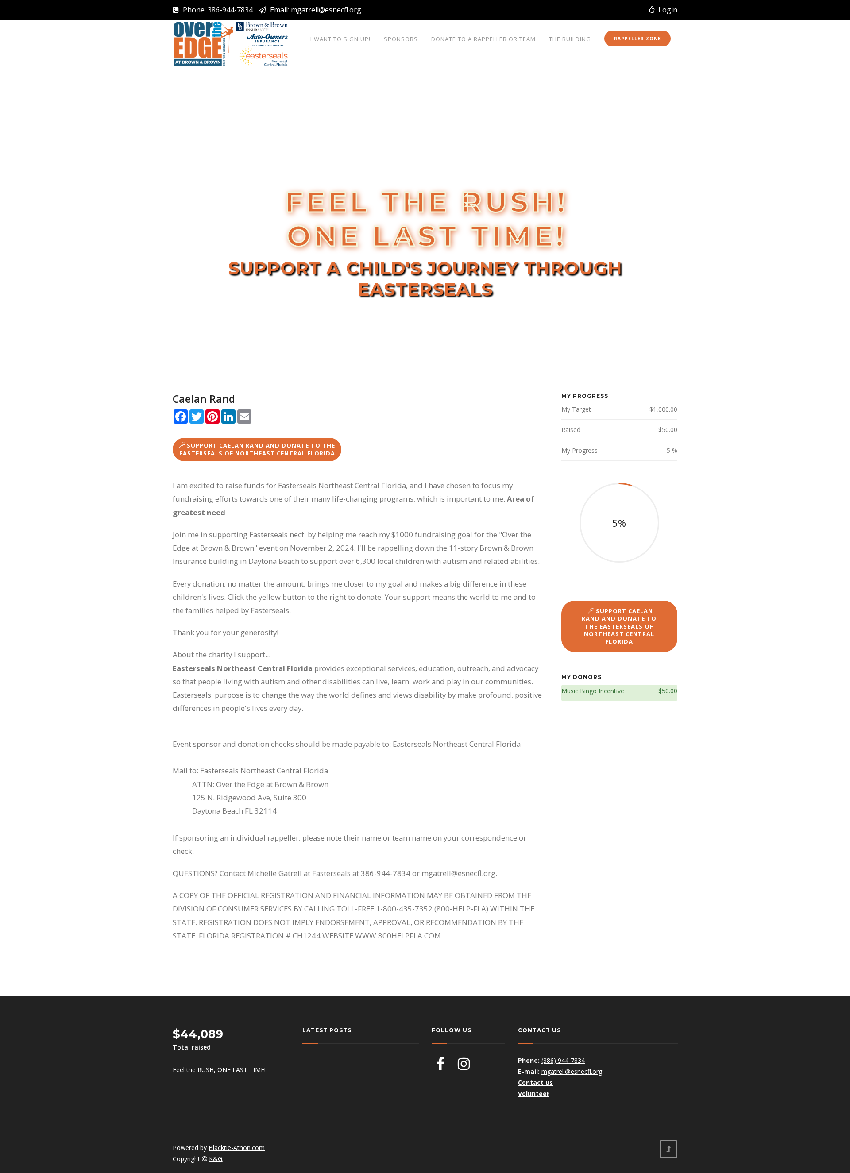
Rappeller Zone (637, 38)
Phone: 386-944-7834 (217, 10)
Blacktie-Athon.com (237, 1147)
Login (666, 10)
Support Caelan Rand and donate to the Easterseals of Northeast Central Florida (257, 449)
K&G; (216, 1158)
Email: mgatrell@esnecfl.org (314, 10)
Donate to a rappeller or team (483, 39)
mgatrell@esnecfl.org (571, 1071)
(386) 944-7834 (563, 1060)
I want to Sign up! (340, 39)
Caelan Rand (204, 399)
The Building (570, 39)
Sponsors (401, 39)
